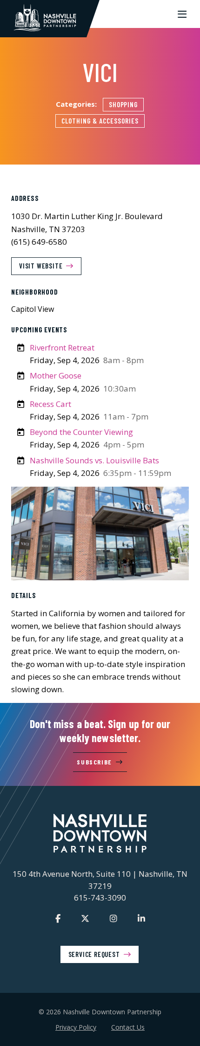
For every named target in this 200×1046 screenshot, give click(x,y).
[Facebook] (57, 918)
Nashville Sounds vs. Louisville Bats (94, 460)
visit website (40, 266)
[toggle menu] (182, 14)
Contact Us (128, 1027)
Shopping (123, 104)
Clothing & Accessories (99, 121)
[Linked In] (141, 918)
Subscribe (94, 762)
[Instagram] (113, 918)
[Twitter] (85, 918)
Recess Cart (50, 404)
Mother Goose (55, 375)
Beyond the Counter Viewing (81, 432)
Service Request (94, 954)
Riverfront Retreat (62, 347)
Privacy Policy (75, 1027)
